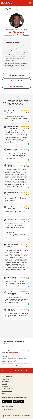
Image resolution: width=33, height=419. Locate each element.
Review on (18, 75)
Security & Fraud (6, 381)
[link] (8, 3)
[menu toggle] (30, 3)
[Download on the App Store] (7, 401)
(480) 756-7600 (14, 352)
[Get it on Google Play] (18, 401)
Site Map (4, 393)
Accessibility (5, 384)
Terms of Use (5, 386)
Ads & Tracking (5, 379)
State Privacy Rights (7, 391)
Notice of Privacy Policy (7, 388)
